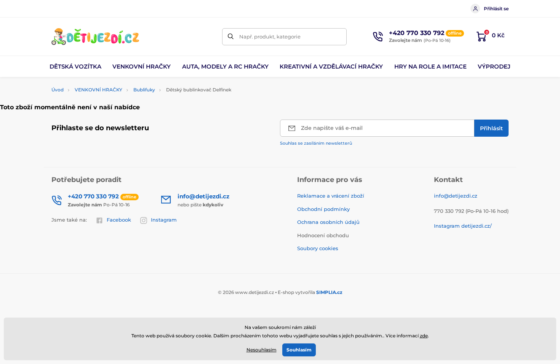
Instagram (164, 220)
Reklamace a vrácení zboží (330, 196)
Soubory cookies (317, 248)
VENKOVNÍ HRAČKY (98, 90)
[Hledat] (230, 36)
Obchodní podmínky (323, 209)
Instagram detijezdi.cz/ (463, 226)
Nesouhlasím (261, 350)
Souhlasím (299, 350)
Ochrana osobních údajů (328, 222)
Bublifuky (144, 90)
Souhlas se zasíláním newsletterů (316, 143)
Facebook (119, 220)
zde (424, 335)
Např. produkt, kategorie (270, 37)
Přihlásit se (496, 8)
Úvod (57, 90)
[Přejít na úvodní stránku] (95, 36)
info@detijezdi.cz (455, 196)
